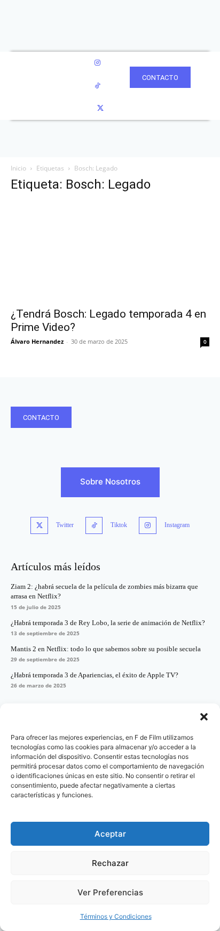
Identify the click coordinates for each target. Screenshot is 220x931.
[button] (204, 716)
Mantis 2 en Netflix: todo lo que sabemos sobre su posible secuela (106, 649)
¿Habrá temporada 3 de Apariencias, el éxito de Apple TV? (94, 675)
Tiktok (119, 525)
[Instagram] (97, 63)
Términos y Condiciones (116, 916)
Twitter (65, 525)
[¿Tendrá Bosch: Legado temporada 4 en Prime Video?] (110, 252)
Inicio (18, 168)
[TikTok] (97, 86)
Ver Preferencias (110, 892)
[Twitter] (100, 108)
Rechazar (110, 863)
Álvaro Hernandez (37, 341)
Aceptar (110, 834)
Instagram (177, 525)
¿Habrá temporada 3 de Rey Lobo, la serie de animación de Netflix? (108, 623)
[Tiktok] (94, 526)
